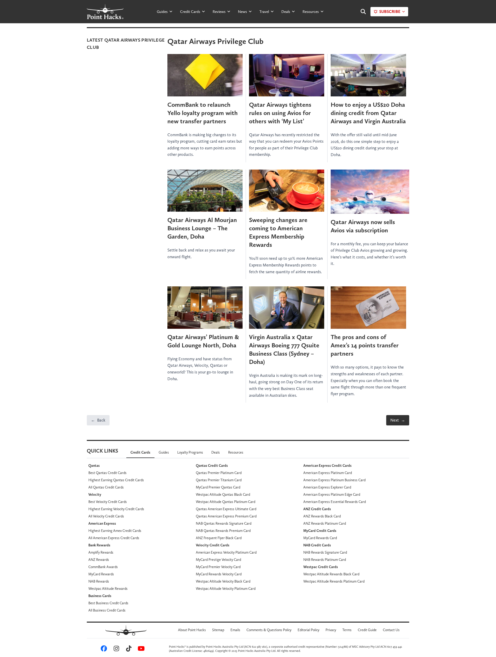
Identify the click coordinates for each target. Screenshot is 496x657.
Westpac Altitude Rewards (108, 588)
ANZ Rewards (98, 559)
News (242, 11)
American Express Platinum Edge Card (331, 494)
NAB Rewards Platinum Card (324, 559)
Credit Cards (190, 11)
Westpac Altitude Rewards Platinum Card (334, 581)
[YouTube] (140, 650)
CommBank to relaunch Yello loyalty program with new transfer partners (202, 113)
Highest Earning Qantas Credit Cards (116, 480)
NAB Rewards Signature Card (325, 552)
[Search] (361, 11)
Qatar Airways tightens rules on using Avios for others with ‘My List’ (280, 113)
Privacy (331, 630)
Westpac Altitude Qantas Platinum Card (225, 502)
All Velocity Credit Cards (106, 516)
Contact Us (391, 630)
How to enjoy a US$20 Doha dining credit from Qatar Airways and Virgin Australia (368, 113)
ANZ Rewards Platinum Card (324, 523)
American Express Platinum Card (327, 473)
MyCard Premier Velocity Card (218, 567)
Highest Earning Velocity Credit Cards (116, 509)
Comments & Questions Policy (268, 630)
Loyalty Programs (190, 452)
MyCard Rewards (101, 574)
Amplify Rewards (100, 552)
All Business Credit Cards (107, 610)
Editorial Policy (308, 630)
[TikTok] (128, 650)
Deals (285, 11)
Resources (311, 11)
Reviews (219, 11)
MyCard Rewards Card (320, 538)
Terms (347, 630)
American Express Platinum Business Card (334, 480)
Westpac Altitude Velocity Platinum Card (225, 588)
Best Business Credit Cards (108, 603)
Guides (162, 11)
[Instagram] (115, 650)
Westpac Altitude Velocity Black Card (223, 581)
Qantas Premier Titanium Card (219, 480)
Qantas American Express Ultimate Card (226, 509)
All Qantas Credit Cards (106, 487)
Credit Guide (367, 630)
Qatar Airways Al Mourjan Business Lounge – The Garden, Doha (202, 228)
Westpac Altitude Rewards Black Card (331, 574)
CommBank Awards (103, 567)
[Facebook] (103, 650)
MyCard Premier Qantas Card (218, 487)
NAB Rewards (98, 581)
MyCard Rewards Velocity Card (219, 574)
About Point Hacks (192, 630)
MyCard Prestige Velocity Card (218, 559)
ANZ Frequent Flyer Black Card (219, 538)
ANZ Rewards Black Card (322, 516)
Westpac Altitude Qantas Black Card (223, 494)
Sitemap (218, 630)
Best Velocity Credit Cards (107, 502)
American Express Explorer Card (327, 487)
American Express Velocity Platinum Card (226, 552)
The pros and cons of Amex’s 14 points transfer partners (365, 345)
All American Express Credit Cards (113, 538)
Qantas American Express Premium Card (226, 516)
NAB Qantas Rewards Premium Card (223, 531)
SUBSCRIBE (389, 11)
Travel (264, 11)
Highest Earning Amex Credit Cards (114, 531)
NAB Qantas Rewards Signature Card (223, 523)
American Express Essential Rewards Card (334, 502)
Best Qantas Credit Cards (107, 473)
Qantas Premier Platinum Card (219, 473)
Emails (235, 630)
